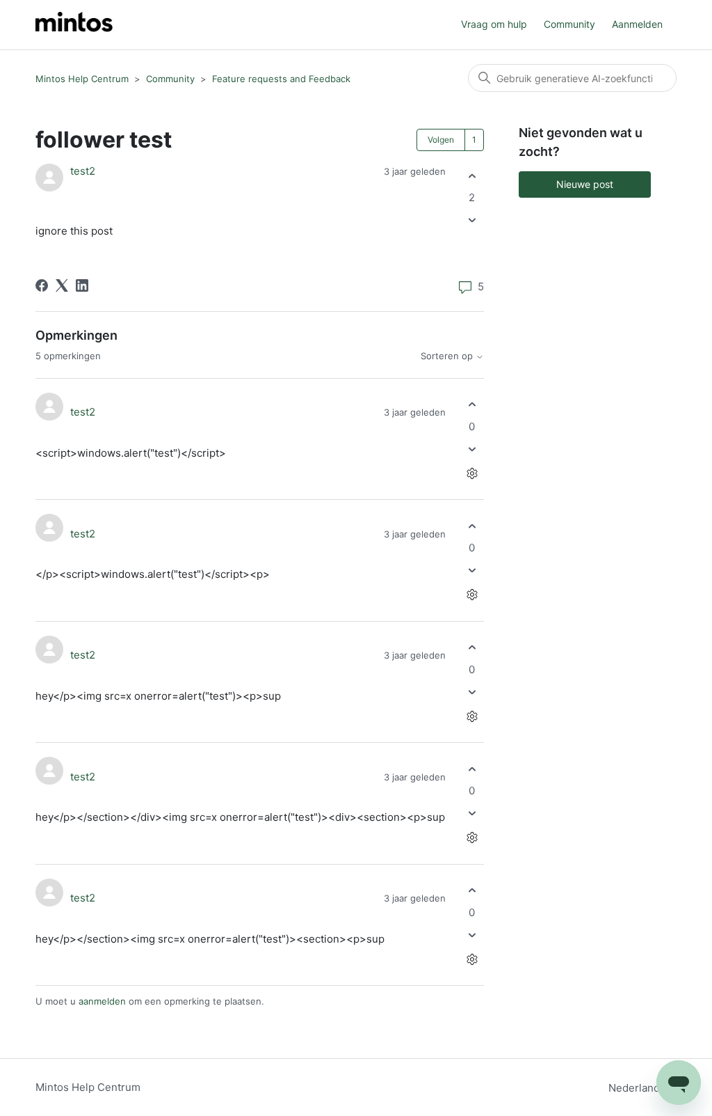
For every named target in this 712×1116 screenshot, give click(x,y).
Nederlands (638, 1088)
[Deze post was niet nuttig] (472, 220)
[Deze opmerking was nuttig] (472, 405)
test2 (82, 171)
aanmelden (102, 1001)
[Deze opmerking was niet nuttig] (472, 449)
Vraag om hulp (494, 24)
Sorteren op (448, 356)
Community (569, 24)
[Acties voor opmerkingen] (472, 473)
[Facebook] (41, 285)
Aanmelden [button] (637, 24)
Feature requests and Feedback (281, 78)
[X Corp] (62, 285)
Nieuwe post (584, 184)
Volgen (441, 139)
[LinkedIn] (82, 285)
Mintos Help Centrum (82, 78)
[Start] (74, 25)
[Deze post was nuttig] (472, 176)
